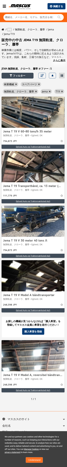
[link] (33, 112)
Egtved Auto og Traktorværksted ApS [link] (33, 146)
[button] (18, 76)
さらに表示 (59, 60)
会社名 (6, 425)
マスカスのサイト (18, 419)
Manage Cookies (31, 449)
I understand (34, 460)
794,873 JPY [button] (10, 141)
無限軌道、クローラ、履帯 (30, 29)
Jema (51, 29)
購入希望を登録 (33, 331)
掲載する (58, 6)
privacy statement (12, 452)
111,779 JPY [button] (10, 196)
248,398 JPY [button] (10, 305)
